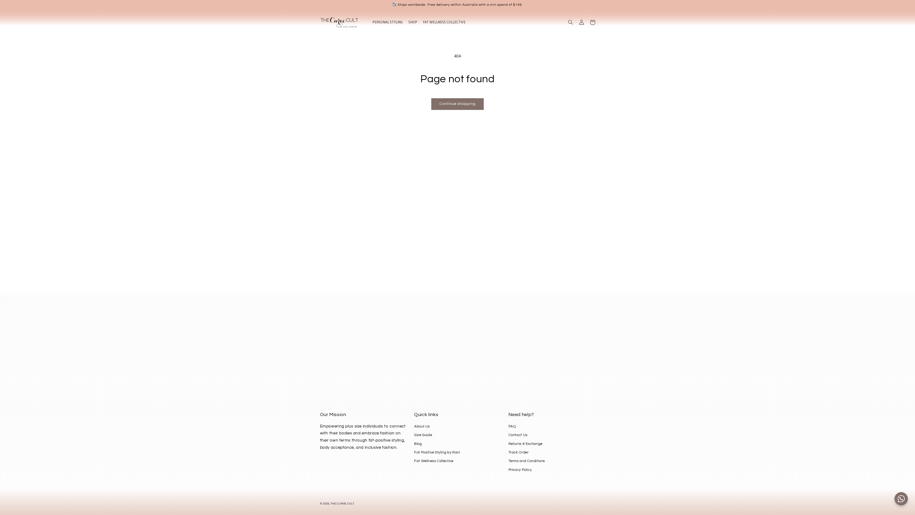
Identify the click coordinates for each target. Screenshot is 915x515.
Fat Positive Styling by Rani (437, 452)
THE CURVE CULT (342, 503)
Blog (418, 444)
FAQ (512, 426)
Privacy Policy (520, 470)
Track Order (518, 452)
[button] (570, 22)
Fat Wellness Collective (433, 461)
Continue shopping (457, 104)
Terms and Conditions (526, 461)
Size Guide (423, 435)
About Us (422, 426)
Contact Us (518, 435)
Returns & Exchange (525, 444)
